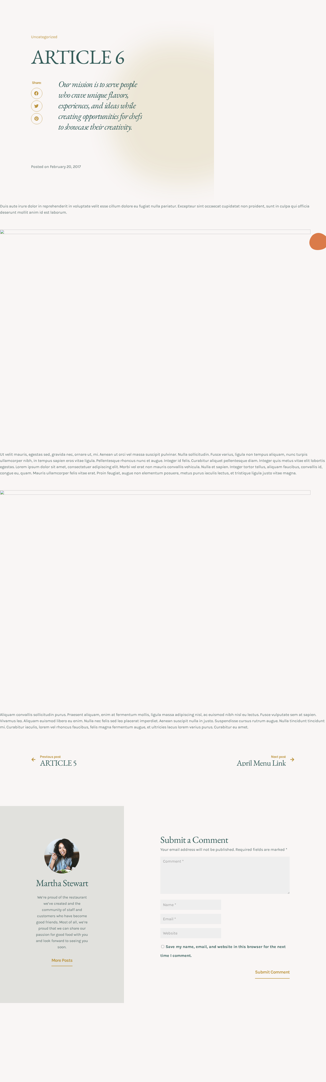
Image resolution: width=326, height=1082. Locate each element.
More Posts (62, 960)
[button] (36, 93)
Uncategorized (44, 36)
